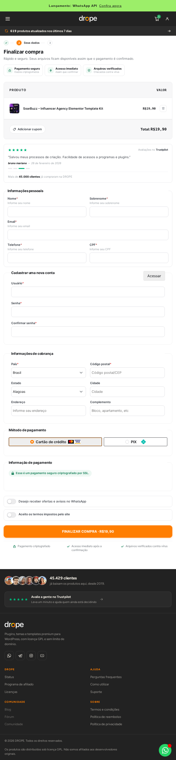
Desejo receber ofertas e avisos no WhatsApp (52, 501)
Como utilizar (99, 684)
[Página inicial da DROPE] (88, 19)
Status (9, 677)
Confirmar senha (31, 323)
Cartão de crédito (51, 442)
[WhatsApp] (9, 655)
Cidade (95, 383)
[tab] (10, 168)
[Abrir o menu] (7, 19)
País (22, 364)
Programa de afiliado (19, 684)
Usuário (25, 283)
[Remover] (163, 108)
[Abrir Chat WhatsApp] (165, 750)
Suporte (96, 692)
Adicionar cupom (30, 129)
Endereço (18, 402)
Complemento (100, 402)
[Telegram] (20, 655)
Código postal (108, 364)
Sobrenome (99, 198)
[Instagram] (31, 655)
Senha (24, 303)
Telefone (15, 244)
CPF (93, 244)
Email (12, 221)
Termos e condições (104, 709)
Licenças (11, 692)
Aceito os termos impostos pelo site (44, 514)
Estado (16, 383)
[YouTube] (42, 655)
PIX (134, 442)
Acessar (154, 276)
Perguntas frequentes (106, 677)
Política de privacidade (106, 724)
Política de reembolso (105, 717)
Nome (13, 198)
